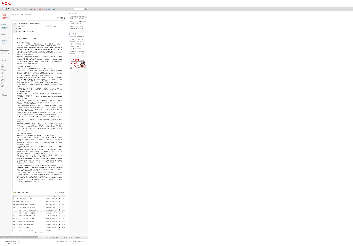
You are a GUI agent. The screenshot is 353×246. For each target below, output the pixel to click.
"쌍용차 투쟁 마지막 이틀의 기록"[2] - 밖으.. (26, 221)
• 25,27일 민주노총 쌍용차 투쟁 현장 (77, 39)
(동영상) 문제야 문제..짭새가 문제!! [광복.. (25, 213)
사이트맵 (2, 42)
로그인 (2, 43)
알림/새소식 (3, 34)
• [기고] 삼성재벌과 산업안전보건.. (77, 49)
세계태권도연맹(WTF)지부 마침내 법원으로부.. (27, 210)
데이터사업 (27, 237)
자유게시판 (3, 24)
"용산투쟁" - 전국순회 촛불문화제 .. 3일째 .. (26, 207)
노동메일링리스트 (4, 17)
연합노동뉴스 (3, 14)
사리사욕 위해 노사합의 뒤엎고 (23, 201)
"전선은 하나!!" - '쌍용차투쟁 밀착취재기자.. (26, 224)
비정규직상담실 (4, 29)
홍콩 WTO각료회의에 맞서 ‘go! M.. (78, 21)
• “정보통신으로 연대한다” (75, 46)
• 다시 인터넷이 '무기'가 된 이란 (76, 41)
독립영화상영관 (41, 9)
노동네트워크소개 (4, 40)
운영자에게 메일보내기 (55, 237)
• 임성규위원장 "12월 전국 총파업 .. (77, 36)
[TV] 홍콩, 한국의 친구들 (75, 23)
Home (12, 14)
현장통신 (27, 9)
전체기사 (15, 9)
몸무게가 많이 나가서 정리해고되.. (78, 18)
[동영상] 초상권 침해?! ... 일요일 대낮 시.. (25, 198)
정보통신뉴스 (49, 9)
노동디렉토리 (3, 15)
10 (42, 232)
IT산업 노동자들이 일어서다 (76, 28)
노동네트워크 (6, 237)
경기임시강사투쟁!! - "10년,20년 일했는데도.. (26, 218)
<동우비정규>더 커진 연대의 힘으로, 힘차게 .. (26, 204)
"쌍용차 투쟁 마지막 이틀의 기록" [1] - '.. (25, 227)
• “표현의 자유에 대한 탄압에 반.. (76, 44)
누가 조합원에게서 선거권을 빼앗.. (78, 16)
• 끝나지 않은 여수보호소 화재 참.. (77, 54)
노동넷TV (35, 9)
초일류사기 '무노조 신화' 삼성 (76, 26)
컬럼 (31, 9)
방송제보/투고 (56, 9)
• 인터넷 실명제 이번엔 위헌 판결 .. (77, 51)
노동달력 (2, 18)
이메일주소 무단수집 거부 (68, 237)
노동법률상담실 (4, 27)
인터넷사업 (13, 237)
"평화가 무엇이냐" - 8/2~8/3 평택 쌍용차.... (25, 230)
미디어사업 (32, 237)
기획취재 (20, 9)
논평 (24, 9)
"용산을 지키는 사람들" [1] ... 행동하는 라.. (25, 215)
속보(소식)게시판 (4, 26)
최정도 (19, 28)
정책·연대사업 (20, 237)
